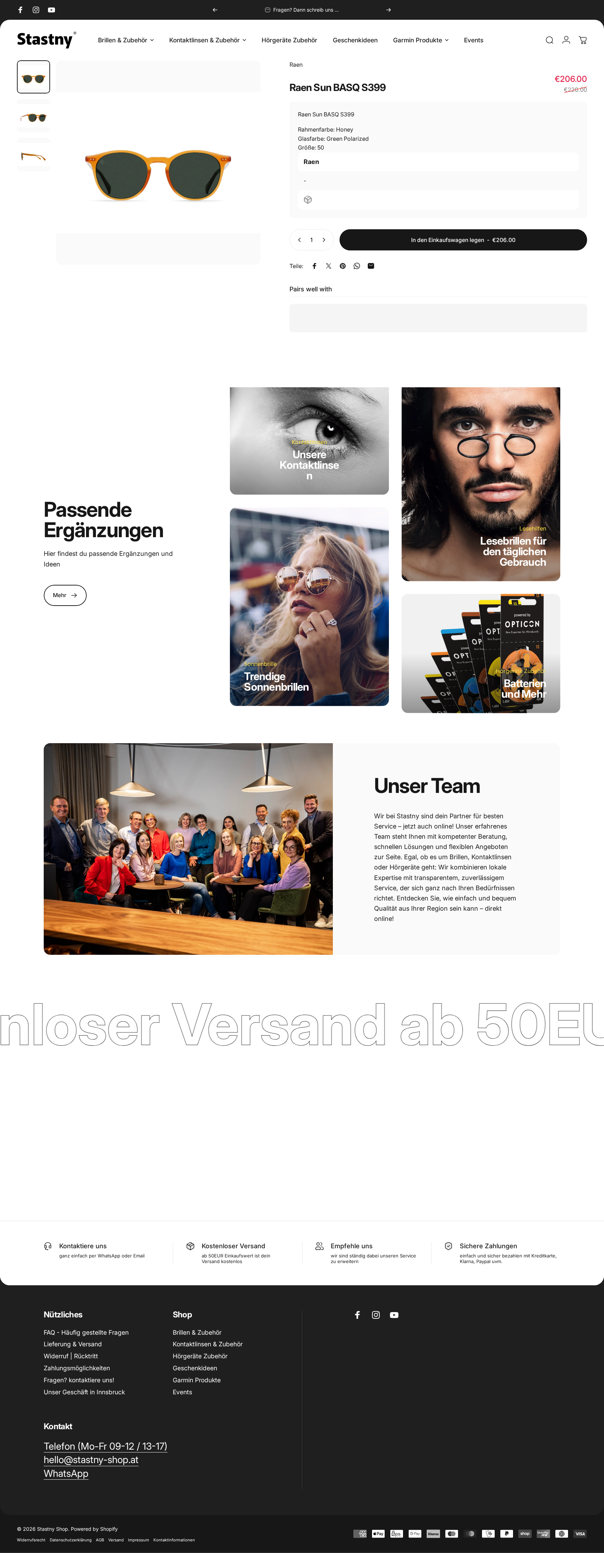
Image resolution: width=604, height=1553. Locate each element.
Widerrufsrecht (31, 1539)
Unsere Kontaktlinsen (309, 465)
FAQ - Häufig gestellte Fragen (86, 1332)
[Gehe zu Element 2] (33, 115)
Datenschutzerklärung (71, 1539)
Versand (116, 1539)
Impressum (138, 1539)
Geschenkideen (195, 1368)
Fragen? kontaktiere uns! (79, 1380)
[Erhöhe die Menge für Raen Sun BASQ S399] (325, 240)
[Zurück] (215, 10)
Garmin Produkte (197, 1380)
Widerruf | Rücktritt (71, 1356)
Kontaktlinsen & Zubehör (208, 1344)
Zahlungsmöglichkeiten (77, 1368)
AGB (100, 1539)
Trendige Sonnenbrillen (276, 681)
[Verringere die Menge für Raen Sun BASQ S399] (298, 240)
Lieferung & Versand (73, 1344)
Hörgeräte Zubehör (200, 1356)
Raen (296, 64)
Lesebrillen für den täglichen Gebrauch (513, 551)
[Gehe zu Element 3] (33, 154)
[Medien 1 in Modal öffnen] (158, 162)
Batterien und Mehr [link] (523, 688)
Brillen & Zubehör (197, 1332)
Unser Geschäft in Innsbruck (84, 1392)
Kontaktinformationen (174, 1539)
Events (182, 1392)
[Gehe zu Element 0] (33, 76)
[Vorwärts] (388, 10)
